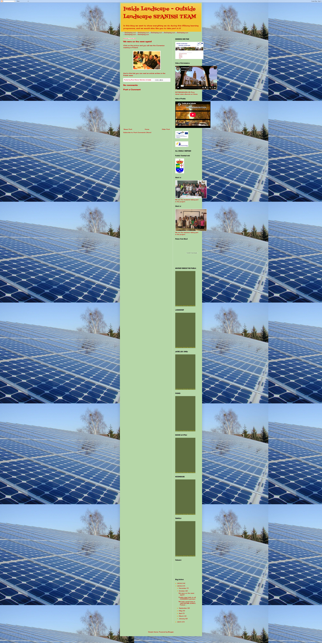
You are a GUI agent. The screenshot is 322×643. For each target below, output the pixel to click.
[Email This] (156, 80)
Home (147, 129)
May (181, 611)
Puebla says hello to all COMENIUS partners (187, 598)
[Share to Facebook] (160, 80)
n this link (131, 73)
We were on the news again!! (186, 594)
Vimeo (195, 94)
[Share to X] (159, 80)
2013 (179, 583)
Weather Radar (192, 305)
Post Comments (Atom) (142, 132)
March (181, 616)
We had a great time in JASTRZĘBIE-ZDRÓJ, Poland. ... (187, 603)
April (181, 613)
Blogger (171, 632)
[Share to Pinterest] (162, 80)
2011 (179, 622)
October (182, 591)
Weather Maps (186, 305)
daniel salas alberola (182, 94)
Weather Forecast (178, 305)
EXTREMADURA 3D (183, 92)
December (183, 588)
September (183, 608)
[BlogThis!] (157, 80)
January (182, 618)
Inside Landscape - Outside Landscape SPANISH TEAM (159, 13)
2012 (179, 586)
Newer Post (128, 129)
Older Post (166, 129)
